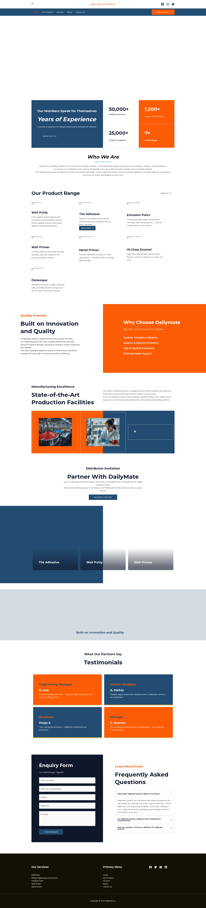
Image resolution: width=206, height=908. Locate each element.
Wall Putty (35, 875)
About (69, 12)
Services (60, 12)
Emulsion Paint (37, 881)
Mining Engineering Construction (44, 878)
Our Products (47, 12)
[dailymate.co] (38, 4)
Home (35, 12)
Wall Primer (36, 883)
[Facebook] (162, 4)
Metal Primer (36, 886)
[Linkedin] (166, 867)
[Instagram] (160, 867)
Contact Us (80, 12)
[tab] (145, 803)
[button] (163, 12)
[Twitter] (173, 4)
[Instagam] (167, 4)
